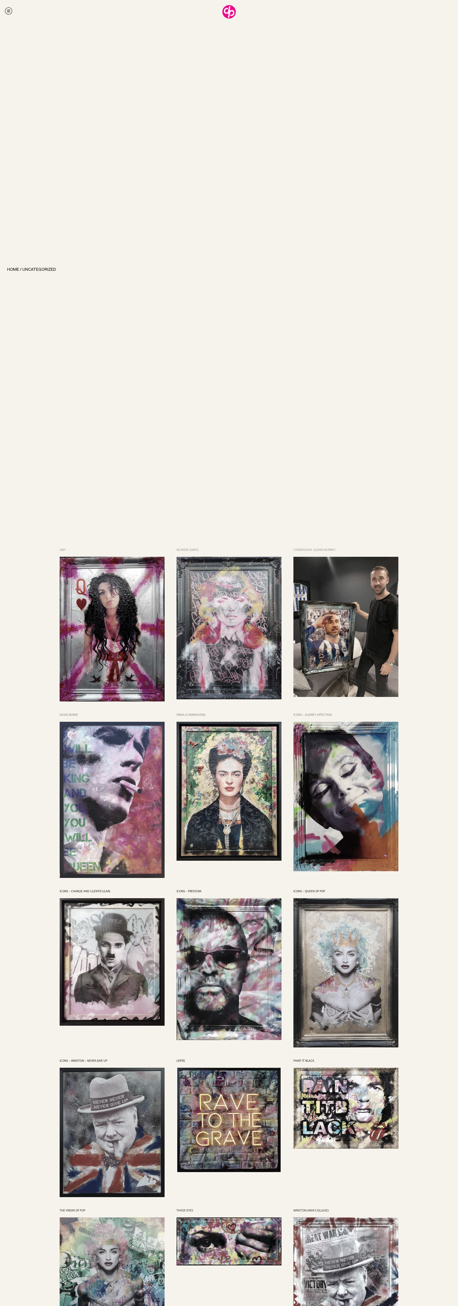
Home (13, 269)
